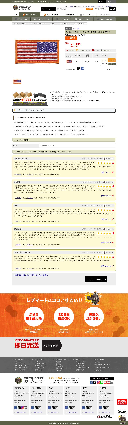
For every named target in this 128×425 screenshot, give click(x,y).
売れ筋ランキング (110, 6)
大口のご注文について (82, 368)
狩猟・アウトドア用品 (21, 368)
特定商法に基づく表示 (102, 365)
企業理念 (58, 364)
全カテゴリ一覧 (39, 368)
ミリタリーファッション (22, 366)
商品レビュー (39, 370)
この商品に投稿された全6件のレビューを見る (31, 275)
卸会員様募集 (80, 366)
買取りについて (80, 361)
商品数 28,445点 (43, 2)
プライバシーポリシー (102, 367)
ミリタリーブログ (40, 364)
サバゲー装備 (22, 19)
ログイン (30, 174)
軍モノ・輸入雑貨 (106, 19)
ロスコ (77, 29)
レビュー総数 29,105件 (58, 2)
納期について (111, 69)
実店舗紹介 (100, 6)
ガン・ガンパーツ (43, 19)
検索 (113, 9)
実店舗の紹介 (60, 366)
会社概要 (58, 362)
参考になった (106, 172)
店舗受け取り (80, 370)
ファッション (63, 19)
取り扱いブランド (40, 366)
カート (112, 2)
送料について (92, 6)
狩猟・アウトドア (84, 19)
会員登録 (71, 6)
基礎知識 (37, 361)
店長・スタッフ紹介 (61, 368)
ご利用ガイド (99, 370)
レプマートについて (60, 359)
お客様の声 (59, 370)
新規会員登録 (99, 359)
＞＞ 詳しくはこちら (19, 412)
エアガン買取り (80, 364)
